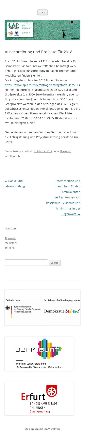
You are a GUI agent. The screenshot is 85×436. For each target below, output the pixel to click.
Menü (42, 12)
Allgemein (65, 151)
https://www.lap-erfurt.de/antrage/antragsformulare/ (40, 85)
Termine (9, 247)
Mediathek (11, 243)
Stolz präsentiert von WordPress (42, 428)
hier (38, 75)
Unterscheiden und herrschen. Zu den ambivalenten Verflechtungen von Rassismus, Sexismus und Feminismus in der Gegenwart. (63, 197)
